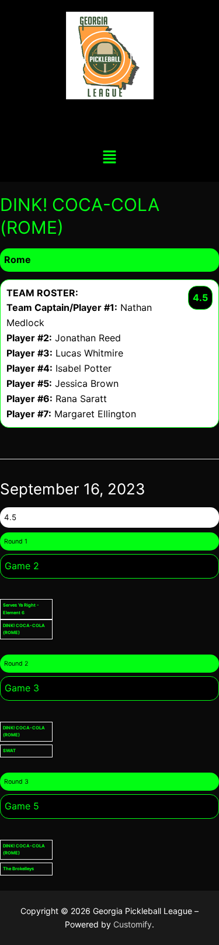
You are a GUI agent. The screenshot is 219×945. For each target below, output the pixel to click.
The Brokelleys (18, 868)
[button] (109, 157)
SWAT (9, 750)
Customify (132, 924)
